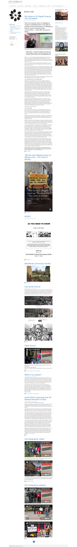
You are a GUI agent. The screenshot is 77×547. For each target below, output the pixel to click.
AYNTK (11, 31)
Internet (27, 341)
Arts (26, 370)
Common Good (29, 370)
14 (41, 541)
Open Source (30, 345)
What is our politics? (33, 374)
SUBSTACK (33, 293)
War (26, 435)
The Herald (30, 57)
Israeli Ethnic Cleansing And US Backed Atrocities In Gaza (38, 398)
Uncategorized (28, 151)
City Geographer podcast (35, 485)
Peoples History (13, 6)
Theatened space (36, 393)
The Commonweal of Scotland (57, 6)
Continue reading (28, 391)
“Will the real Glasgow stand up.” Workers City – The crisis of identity (15, 29)
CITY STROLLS (15, 1)
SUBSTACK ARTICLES (59, 22)
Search (12, 44)
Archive (48, 6)
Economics (35, 6)
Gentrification (30, 393)
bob (35, 20)
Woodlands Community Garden (15, 32)
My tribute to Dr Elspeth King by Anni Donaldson (38, 17)
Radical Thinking (28, 6)
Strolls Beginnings (42, 6)
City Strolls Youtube (41, 293)
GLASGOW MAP (64, 39)
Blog (26, 481)
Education (29, 481)
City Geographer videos (34, 438)
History (32, 481)
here (33, 149)
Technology (38, 370)
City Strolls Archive (13, 33)
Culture (27, 393)
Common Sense (20, 6)
